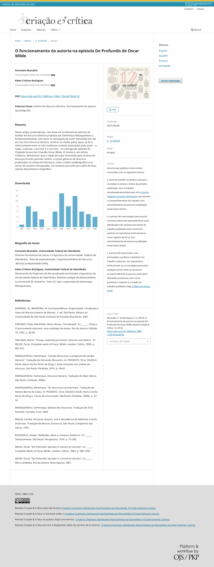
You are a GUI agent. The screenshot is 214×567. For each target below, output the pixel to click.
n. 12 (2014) (40, 40)
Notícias (40, 29)
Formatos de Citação (119, 341)
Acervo (27, 40)
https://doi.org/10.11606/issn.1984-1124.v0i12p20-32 (50, 96)
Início (17, 40)
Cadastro (188, 8)
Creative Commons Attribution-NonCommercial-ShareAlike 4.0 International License (108, 508)
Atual (13, 29)
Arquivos (26, 29)
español (163, 55)
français (163, 60)
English (163, 50)
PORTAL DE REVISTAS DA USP (18, 4)
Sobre (54, 29)
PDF (114, 109)
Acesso (200, 8)
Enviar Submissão (170, 80)
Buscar (197, 29)
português (165, 65)
